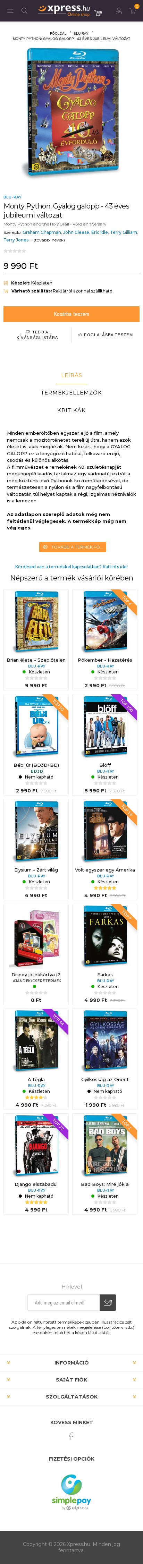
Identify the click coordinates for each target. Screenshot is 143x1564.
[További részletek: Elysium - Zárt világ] (36, 831)
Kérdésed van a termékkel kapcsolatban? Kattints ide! (71, 566)
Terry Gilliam (123, 232)
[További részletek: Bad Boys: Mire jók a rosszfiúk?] (105, 1146)
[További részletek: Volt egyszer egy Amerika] (105, 831)
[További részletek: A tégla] (36, 1041)
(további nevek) (49, 240)
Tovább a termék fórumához (78, 547)
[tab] (71, 375)
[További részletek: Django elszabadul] (36, 1146)
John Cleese (76, 232)
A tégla (36, 1079)
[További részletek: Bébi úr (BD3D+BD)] (36, 726)
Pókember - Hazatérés (105, 660)
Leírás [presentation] (71, 375)
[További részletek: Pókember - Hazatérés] (105, 621)
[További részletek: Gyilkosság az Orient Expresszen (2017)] (105, 1041)
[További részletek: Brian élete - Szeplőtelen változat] (36, 621)
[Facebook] (71, 1436)
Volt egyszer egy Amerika (105, 870)
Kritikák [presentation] (71, 410)
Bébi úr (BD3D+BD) (36, 765)
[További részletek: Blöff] (105, 726)
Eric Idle (99, 232)
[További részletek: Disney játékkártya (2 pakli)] (36, 936)
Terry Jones (15, 240)
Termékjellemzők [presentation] (71, 392)
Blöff (105, 765)
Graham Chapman (42, 232)
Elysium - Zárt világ (36, 870)
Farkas (105, 974)
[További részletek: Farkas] (105, 936)
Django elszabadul (36, 1184)
